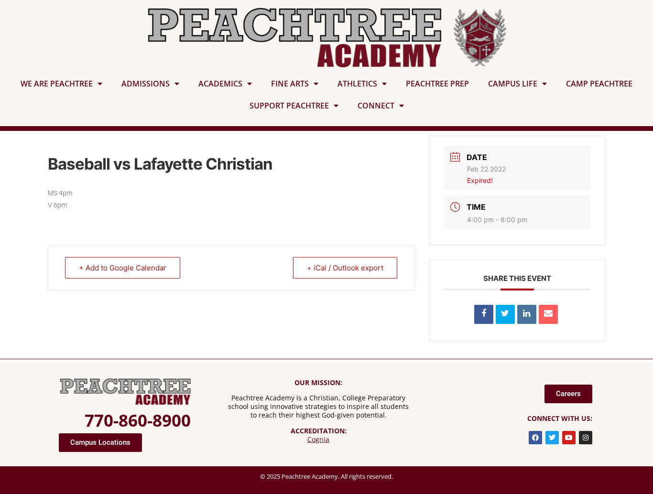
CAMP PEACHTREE (599, 83)
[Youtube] (569, 437)
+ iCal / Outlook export (345, 267)
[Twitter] (552, 437)
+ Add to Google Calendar (122, 267)
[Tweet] (505, 314)
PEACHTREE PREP (437, 83)
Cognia (318, 439)
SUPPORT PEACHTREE (289, 105)
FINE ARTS (290, 83)
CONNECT (376, 105)
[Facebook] (535, 437)
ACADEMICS (220, 83)
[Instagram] (585, 437)
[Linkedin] (526, 314)
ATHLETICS (357, 83)
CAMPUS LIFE (512, 83)
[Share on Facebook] (483, 314)
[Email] (548, 314)
